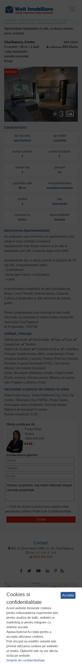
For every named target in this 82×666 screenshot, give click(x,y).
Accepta (68, 595)
